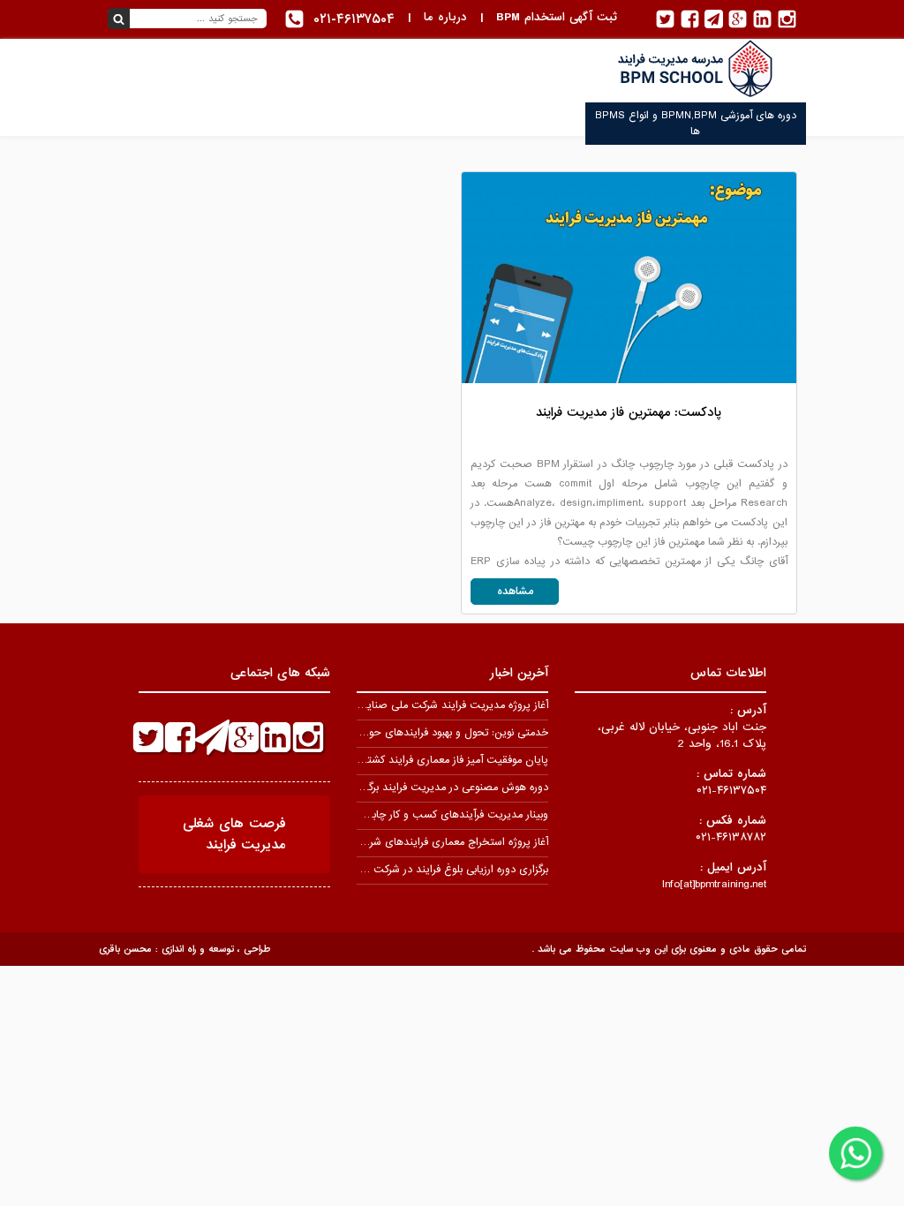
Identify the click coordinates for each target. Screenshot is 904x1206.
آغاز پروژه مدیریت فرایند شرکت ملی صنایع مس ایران (430, 705)
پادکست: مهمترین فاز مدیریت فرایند (628, 412)
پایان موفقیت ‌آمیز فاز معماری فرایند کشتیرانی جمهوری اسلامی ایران (398, 760)
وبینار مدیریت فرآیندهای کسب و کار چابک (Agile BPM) (423, 815)
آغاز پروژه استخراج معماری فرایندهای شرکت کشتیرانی (430, 842)
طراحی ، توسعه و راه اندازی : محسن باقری (184, 949)
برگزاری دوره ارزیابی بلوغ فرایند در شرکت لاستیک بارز (434, 870)
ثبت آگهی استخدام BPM (556, 17)
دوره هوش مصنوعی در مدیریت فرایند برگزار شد (445, 787)
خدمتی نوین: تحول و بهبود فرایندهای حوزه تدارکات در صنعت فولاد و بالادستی (378, 733)
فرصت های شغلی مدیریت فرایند (234, 834)
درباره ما (445, 17)
